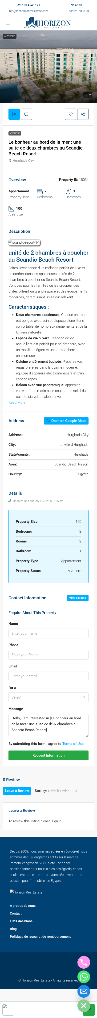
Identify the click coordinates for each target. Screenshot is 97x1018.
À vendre (14, 133)
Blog (13, 929)
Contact (16, 913)
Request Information (48, 755)
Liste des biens (21, 921)
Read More (16, 402)
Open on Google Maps (68, 421)
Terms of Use (73, 744)
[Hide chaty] (83, 1006)
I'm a (12, 687)
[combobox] (48, 697)
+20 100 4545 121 (28, 5)
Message (15, 709)
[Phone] (83, 962)
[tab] (14, 114)
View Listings (77, 598)
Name (13, 624)
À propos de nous (23, 906)
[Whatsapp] (83, 976)
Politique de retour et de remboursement (40, 936)
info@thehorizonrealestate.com (28, 11)
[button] (48, 66)
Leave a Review (17, 791)
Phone (13, 645)
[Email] (83, 991)
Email (12, 666)
